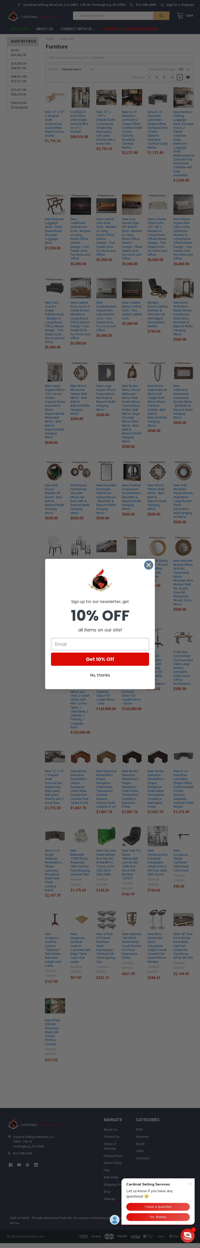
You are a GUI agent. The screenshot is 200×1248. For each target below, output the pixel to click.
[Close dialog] (148, 565)
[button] (187, 1236)
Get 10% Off (100, 659)
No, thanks (100, 675)
